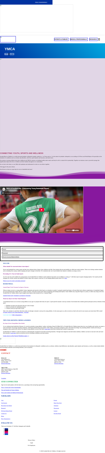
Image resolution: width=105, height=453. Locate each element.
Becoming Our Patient (6, 405)
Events (55, 400)
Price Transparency (41, 2)
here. (66, 278)
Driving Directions (5, 363)
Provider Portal (57, 413)
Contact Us (4, 413)
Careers (55, 411)
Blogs (2, 416)
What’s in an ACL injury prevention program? (14, 280)
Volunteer (56, 405)
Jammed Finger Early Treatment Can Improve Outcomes (17, 295)
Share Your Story (58, 403)
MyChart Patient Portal (6, 411)
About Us (3, 350)
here (4, 166)
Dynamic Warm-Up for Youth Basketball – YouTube (16, 312)
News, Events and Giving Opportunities (11, 387)
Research (3, 408)
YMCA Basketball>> (17, 315)
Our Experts (4, 403)
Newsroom (56, 408)
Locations (3, 378)
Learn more (47, 329)
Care (2, 400)
